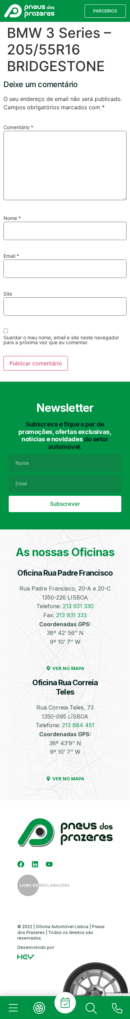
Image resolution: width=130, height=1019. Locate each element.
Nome (12, 218)
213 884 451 (78, 725)
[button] (105, 11)
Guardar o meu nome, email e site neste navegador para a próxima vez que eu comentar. (61, 340)
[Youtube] (49, 864)
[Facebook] (20, 864)
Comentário (18, 127)
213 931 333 (71, 615)
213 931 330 (78, 606)
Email (11, 256)
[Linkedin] (35, 864)
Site (7, 293)
